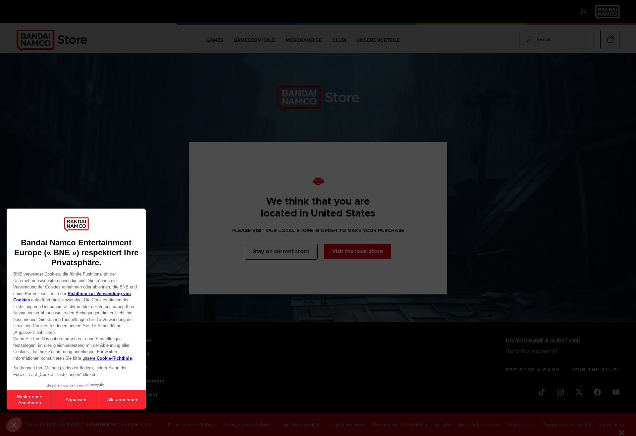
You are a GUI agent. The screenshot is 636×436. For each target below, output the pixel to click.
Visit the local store (357, 251)
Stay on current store (281, 251)
